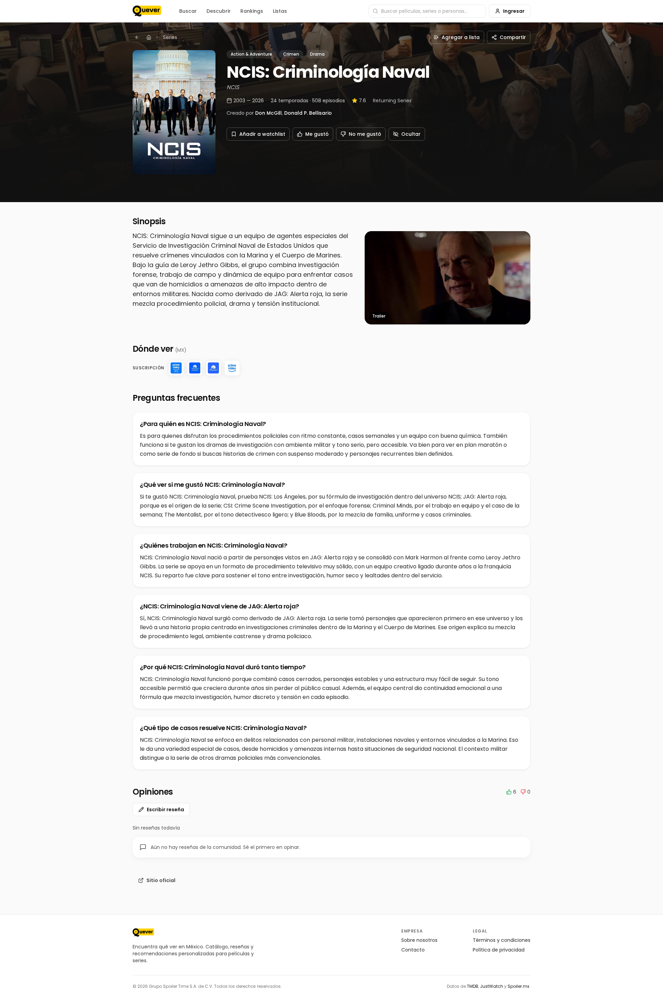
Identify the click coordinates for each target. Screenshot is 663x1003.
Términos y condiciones (501, 940)
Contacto (413, 949)
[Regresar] (137, 37)
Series (170, 37)
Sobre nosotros (419, 940)
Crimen (291, 54)
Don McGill (268, 113)
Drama (317, 54)
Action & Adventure (251, 54)
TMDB (472, 986)
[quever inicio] (147, 11)
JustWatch (491, 986)
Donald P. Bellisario (308, 113)
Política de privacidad (499, 949)
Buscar (188, 11)
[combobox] (427, 11)
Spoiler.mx (518, 986)
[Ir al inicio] (143, 932)
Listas (280, 11)
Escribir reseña (165, 809)
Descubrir (218, 11)
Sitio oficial (160, 880)
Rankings (251, 11)
